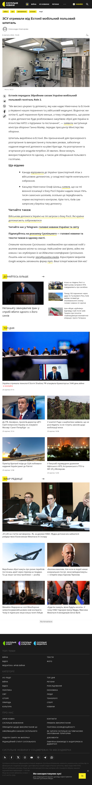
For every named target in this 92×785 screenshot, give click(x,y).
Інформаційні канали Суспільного (19, 731)
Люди (50, 694)
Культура (7, 706)
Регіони (55, 4)
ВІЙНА (6, 11)
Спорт (50, 702)
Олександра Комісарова (18, 29)
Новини (51, 706)
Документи (52, 737)
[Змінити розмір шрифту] (87, 35)
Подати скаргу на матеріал (16, 737)
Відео (5, 661)
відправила (37, 172)
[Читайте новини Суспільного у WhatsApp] (51, 757)
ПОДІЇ (41, 11)
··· (64, 4)
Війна (33, 4)
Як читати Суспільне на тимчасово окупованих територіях (65, 732)
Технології (52, 698)
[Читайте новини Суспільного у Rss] (4, 757)
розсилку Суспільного (43, 233)
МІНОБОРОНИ (22, 11)
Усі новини (44, 4)
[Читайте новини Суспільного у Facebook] (11, 757)
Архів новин (8, 719)
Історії (5, 698)
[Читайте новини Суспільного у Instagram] (25, 757)
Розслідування (54, 686)
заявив (66, 186)
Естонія (32, 11)
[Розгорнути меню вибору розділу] (27, 4)
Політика (7, 690)
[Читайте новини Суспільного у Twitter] (18, 757)
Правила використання (59, 723)
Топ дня (51, 677)
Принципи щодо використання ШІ (19, 727)
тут (50, 261)
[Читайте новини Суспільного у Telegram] (45, 757)
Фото (49, 661)
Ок (82, 776)
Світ (4, 694)
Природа (6, 702)
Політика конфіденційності (61, 727)
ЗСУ (13, 11)
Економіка (52, 690)
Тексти (50, 657)
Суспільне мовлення (12, 723)
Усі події (6, 677)
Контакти (52, 719)
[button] (4, 96)
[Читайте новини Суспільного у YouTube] (31, 757)
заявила (68, 123)
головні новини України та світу (59, 227)
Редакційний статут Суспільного (19, 741)
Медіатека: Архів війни (13, 665)
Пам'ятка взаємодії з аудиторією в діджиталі (65, 742)
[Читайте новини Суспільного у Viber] (38, 757)
